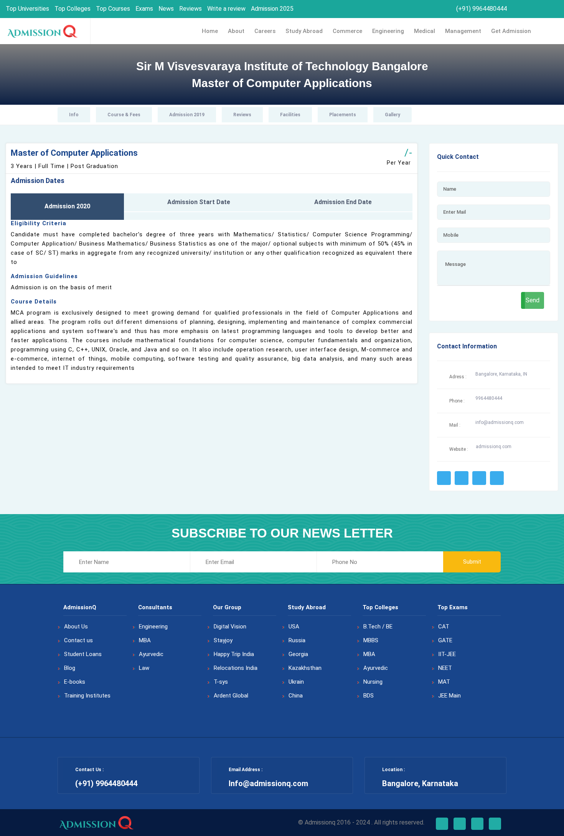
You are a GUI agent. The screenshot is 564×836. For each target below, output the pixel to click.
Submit (472, 561)
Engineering (388, 31)
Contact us (78, 640)
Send (532, 300)
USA (294, 626)
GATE (445, 640)
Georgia (298, 654)
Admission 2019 (186, 114)
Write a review (226, 8)
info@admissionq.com (499, 422)
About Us (76, 626)
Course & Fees (123, 114)
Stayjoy (223, 640)
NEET (445, 668)
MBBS (370, 640)
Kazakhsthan (305, 668)
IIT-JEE (447, 654)
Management (463, 31)
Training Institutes (87, 695)
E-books (74, 681)
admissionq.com (493, 446)
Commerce (347, 31)
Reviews (190, 8)
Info (74, 114)
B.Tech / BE (377, 626)
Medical (424, 31)
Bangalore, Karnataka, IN (501, 374)
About (236, 31)
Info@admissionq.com (268, 783)
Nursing (373, 681)
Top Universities (27, 8)
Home (210, 31)
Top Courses (113, 8)
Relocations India (235, 668)
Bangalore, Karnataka (420, 783)
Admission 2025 (272, 8)
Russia (297, 640)
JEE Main (449, 695)
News (166, 8)
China (296, 695)
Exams (144, 8)
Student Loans (83, 654)
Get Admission (511, 31)
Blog (69, 668)
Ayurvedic (151, 654)
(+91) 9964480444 (481, 8)
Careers (264, 31)
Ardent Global (231, 695)
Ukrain (296, 681)
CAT (443, 626)
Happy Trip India (234, 654)
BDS (368, 695)
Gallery (392, 114)
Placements (342, 114)
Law (144, 668)
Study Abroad (304, 31)
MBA (145, 640)
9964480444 (488, 398)
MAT (444, 681)
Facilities (290, 114)
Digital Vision (230, 626)
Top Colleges (72, 8)
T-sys (221, 681)
